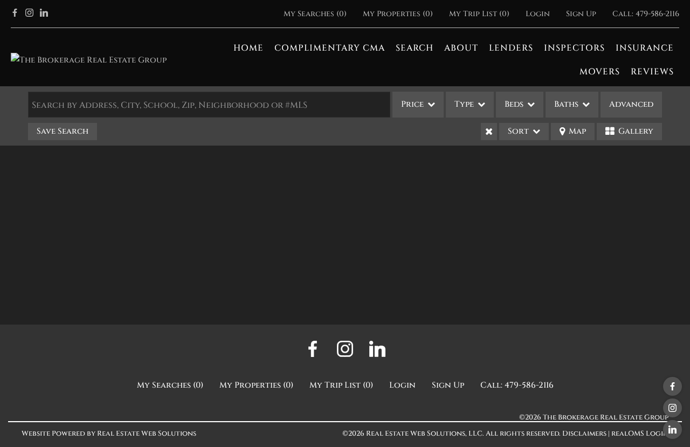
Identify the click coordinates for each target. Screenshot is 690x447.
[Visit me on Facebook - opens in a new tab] (15, 13)
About (461, 48)
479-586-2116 (657, 14)
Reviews (652, 72)
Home (248, 48)
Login (538, 14)
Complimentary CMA (329, 48)
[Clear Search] (489, 131)
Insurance (645, 48)
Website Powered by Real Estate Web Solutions (109, 433)
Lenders (511, 48)
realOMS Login (639, 433)
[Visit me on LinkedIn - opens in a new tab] (44, 13)
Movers (599, 72)
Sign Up (581, 14)
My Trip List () (479, 14)
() (315, 14)
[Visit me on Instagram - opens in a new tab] (29, 13)
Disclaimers (584, 433)
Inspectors (574, 48)
